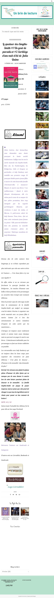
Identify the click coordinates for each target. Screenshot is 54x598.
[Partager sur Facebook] (11, 495)
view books (47, 70)
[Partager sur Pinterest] (17, 495)
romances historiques (15, 39)
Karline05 (39, 65)
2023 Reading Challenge (41, 63)
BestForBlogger (33, 596)
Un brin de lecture (24, 596)
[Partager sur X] (14, 495)
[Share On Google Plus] (19, 495)
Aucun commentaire (20, 63)
